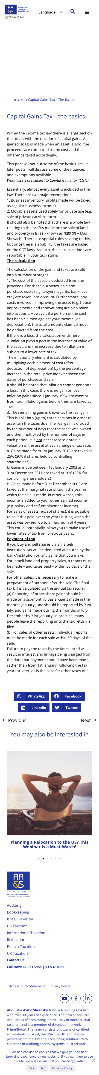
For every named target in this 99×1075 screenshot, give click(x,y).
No (43, 1068)
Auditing (14, 905)
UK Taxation (17, 953)
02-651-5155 (32, 967)
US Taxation (17, 925)
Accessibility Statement (27, 986)
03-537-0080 (54, 967)
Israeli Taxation (20, 919)
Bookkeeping (18, 912)
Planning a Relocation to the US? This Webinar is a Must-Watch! (49, 844)
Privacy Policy (60, 986)
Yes (31, 1068)
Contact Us (15, 960)
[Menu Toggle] (87, 12)
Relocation (16, 939)
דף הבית (19, 99)
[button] (31, 696)
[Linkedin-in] (87, 998)
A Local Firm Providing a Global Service (23, 9)
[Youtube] (64, 998)
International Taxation (26, 932)
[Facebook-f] (76, 998)
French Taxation (21, 946)
